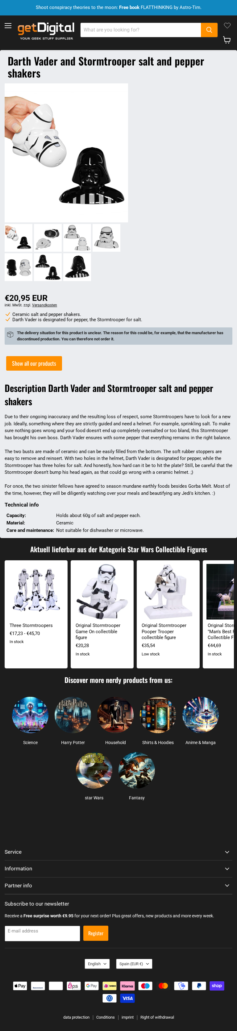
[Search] (209, 30)
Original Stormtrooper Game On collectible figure (98, 631)
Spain (131, 964)
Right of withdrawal (157, 1017)
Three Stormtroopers (31, 625)
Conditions (105, 1017)
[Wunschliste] (227, 25)
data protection (76, 1017)
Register (95, 933)
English (94, 964)
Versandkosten (44, 305)
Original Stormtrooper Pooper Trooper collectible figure (164, 631)
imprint (128, 1017)
